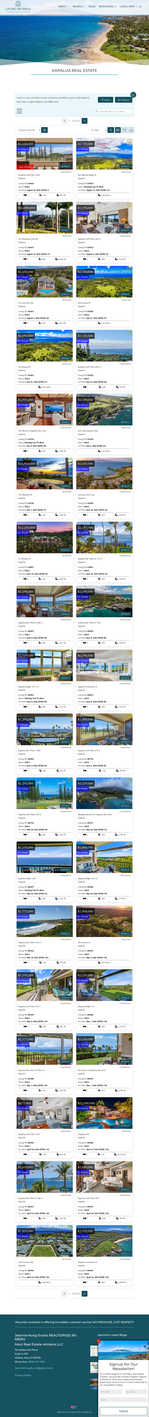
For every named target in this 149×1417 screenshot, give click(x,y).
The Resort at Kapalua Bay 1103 (32, 431)
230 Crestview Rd (25, 1262)
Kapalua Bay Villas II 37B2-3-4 (31, 1070)
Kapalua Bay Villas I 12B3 (29, 750)
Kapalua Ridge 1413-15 (88, 878)
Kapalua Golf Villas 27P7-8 (29, 814)
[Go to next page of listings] (84, 121)
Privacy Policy (23, 1375)
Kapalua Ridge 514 (86, 1006)
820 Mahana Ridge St (87, 175)
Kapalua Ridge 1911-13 (28, 686)
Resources (106, 6)
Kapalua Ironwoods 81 (87, 1262)
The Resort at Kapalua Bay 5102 (91, 1070)
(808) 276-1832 (36, 1361)
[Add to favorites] (70, 141)
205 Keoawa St (84, 942)
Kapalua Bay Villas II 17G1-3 (90, 558)
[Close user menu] (133, 95)
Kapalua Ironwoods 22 (87, 686)
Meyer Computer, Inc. (84, 1412)
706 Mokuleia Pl (25, 495)
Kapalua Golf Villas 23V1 (88, 1198)
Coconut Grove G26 (86, 495)
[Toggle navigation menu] (19, 111)
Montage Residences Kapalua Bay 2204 (95, 814)
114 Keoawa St (24, 558)
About (62, 6)
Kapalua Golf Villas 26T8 (29, 175)
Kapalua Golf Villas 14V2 (29, 1134)
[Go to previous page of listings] (64, 121)
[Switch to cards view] (118, 130)
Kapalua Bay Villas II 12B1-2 (30, 1198)
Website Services (62, 1412)
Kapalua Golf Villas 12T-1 (29, 1006)
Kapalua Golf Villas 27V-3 (89, 750)
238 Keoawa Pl (84, 303)
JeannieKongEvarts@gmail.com (34, 1368)
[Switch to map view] (131, 130)
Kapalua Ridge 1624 (27, 878)
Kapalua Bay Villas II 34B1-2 (30, 622)
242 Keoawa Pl (24, 367)
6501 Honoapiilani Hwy (88, 431)
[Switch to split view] (124, 130)
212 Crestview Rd (25, 303)
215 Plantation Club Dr (28, 239)
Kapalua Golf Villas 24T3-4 (89, 367)
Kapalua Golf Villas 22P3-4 (89, 239)
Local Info (127, 6)
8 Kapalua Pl (83, 1134)
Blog (92, 6)
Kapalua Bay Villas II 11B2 (89, 622)
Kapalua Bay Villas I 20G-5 (29, 942)
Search (78, 6)
